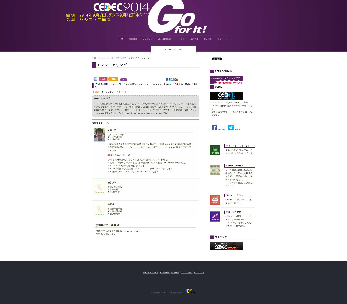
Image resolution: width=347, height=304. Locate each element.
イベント (181, 39)
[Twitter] (172, 79)
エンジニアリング (124, 58)
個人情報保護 (165, 272)
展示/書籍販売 (164, 39)
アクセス (208, 39)
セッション (148, 39)
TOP (121, 39)
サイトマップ (199, 272)
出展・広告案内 (233, 212)
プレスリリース (186, 272)
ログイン (244, 146)
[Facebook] (168, 79)
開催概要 (133, 39)
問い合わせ (175, 272)
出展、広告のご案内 (150, 272)
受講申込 (194, 39)
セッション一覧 (106, 58)
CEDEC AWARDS (235, 166)
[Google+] (176, 79)
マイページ (223, 39)
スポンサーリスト (234, 195)
